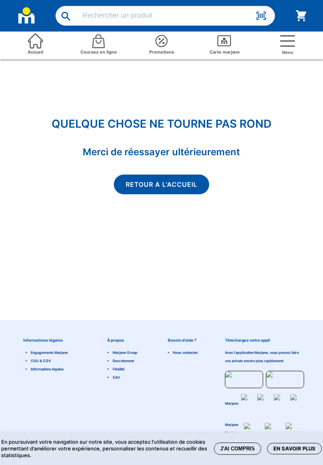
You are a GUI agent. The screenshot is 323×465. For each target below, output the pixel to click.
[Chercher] (63, 16)
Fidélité (118, 369)
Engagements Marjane (49, 352)
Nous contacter (185, 352)
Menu (287, 52)
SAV (116, 377)
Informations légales (47, 369)
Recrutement (123, 361)
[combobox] (167, 16)
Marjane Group (125, 352)
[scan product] (261, 17)
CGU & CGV (41, 361)
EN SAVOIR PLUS (294, 448)
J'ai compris (237, 449)
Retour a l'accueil (161, 184)
